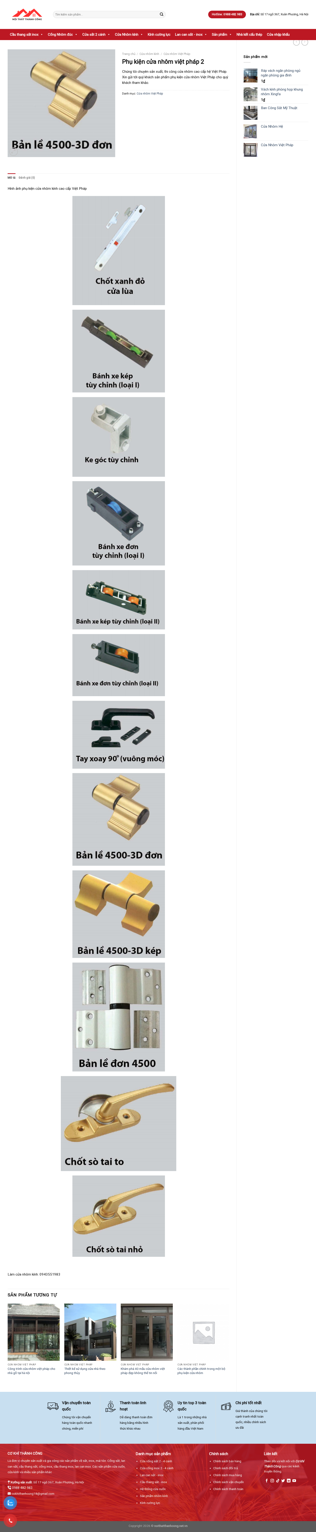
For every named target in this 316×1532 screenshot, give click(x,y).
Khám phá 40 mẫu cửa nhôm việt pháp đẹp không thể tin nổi (143, 1371)
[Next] (229, 1343)
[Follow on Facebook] (267, 1481)
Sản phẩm (219, 34)
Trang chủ (128, 54)
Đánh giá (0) (27, 177)
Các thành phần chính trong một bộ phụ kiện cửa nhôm (201, 1371)
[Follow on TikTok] (278, 1481)
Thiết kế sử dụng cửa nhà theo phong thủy (84, 1371)
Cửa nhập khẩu (278, 34)
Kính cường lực (159, 34)
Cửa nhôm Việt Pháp (177, 54)
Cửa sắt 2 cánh (93, 34)
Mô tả (11, 177)
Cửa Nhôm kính (126, 34)
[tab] (11, 177)
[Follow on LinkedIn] (289, 1481)
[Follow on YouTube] (294, 1481)
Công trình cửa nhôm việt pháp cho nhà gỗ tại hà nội (31, 1371)
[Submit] (161, 14)
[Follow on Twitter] (283, 1481)
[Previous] (7, 1343)
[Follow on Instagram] (272, 1481)
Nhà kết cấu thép (249, 34)
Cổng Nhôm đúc (60, 34)
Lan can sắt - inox (188, 34)
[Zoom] (13, 151)
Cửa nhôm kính (149, 54)
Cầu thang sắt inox (24, 34)
